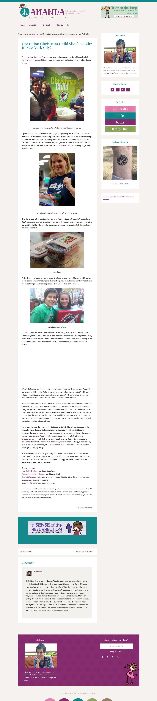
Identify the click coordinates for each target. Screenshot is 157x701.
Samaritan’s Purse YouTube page (43, 436)
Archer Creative (90, 693)
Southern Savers (51, 213)
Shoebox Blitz (65, 145)
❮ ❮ (21, 551)
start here (110, 73)
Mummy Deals (35, 342)
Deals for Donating (29, 483)
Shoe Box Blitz (27, 551)
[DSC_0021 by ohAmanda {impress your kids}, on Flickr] (57, 250)
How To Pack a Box (29, 471)
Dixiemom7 (38, 571)
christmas (88, 508)
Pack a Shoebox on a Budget (33, 474)
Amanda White (72, 693)
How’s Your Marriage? (84, 551)
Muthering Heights (61, 128)
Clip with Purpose (29, 477)
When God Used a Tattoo (120, 184)
